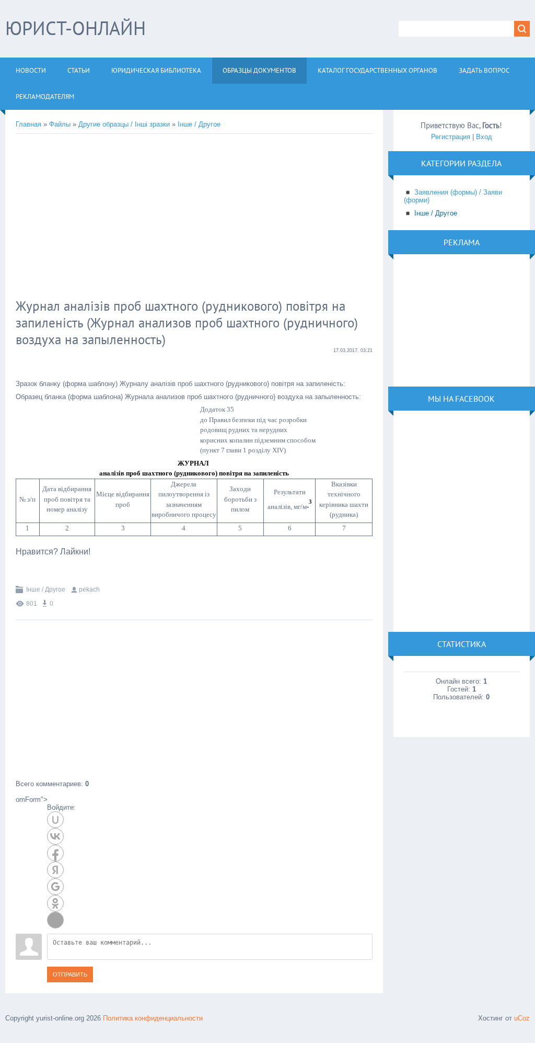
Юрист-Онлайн (75, 28)
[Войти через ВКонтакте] (55, 836)
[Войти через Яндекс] (55, 869)
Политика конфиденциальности (153, 1018)
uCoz (522, 1018)
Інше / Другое (199, 124)
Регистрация (450, 137)
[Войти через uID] (55, 819)
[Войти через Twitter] (55, 920)
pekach (89, 589)
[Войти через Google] (55, 886)
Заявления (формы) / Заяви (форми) (453, 196)
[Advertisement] (185, 217)
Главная (28, 124)
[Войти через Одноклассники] (55, 903)
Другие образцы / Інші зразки (124, 124)
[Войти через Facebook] (55, 853)
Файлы (60, 124)
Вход (484, 137)
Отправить (70, 974)
